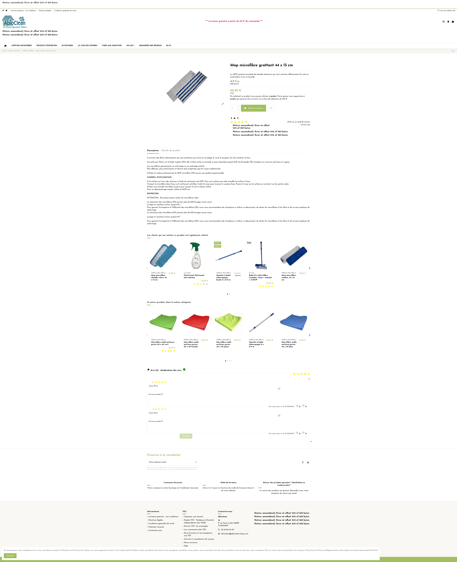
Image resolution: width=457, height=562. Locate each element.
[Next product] (454, 51)
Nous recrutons (190, 543)
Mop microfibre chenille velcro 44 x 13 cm (159, 277)
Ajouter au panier (255, 108)
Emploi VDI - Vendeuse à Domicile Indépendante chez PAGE (199, 521)
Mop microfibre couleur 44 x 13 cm (289, 277)
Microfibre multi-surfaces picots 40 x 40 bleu (289, 344)
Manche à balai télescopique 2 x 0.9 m (256, 344)
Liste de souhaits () (447, 11)
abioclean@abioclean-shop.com (234, 534)
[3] (201, 284)
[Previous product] (453, 51)
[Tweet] (234, 118)
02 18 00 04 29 (227, 530)
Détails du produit (170, 151)
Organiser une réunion (193, 517)
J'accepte (10, 556)
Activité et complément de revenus (199, 539)
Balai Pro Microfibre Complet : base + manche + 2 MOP (260, 277)
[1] (195, 284)
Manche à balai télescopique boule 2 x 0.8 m (223, 277)
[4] (204, 284)
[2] (198, 284)
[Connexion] (448, 21)
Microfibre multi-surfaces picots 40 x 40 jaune (224, 344)
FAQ (186, 546)
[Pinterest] (237, 118)
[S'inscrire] (196, 462)
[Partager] (231, 118)
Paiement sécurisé (156, 527)
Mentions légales (45, 11)
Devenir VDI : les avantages (196, 526)
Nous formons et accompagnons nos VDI (198, 534)
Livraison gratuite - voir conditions (23, 11)
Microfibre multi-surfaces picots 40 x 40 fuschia (191, 344)
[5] (207, 284)
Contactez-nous (155, 530)
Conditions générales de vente (65, 11)
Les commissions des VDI (195, 530)
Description (153, 151)
